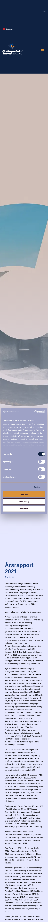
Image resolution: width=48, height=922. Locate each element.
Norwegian (9, 29)
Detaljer (36, 487)
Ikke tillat (24, 509)
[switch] (41, 462)
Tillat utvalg (24, 501)
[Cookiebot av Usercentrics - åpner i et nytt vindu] (34, 411)
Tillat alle (24, 494)
